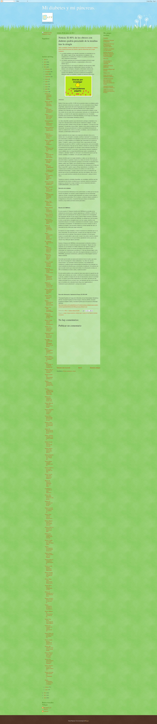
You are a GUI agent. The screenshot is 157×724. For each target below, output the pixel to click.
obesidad (95, 313)
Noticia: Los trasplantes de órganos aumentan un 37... (48, 628)
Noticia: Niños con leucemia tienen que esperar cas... (49, 635)
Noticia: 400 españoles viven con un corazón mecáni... (49, 648)
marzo (46, 91)
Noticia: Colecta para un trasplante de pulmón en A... (49, 642)
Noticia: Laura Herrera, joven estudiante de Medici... (49, 221)
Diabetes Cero (106, 73)
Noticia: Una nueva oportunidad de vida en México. (49, 621)
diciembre (47, 69)
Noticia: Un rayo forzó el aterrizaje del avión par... (48, 444)
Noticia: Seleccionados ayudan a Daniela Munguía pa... (49, 236)
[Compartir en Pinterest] (92, 311)
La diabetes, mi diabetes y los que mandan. (108, 49)
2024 (45, 59)
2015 (45, 62)
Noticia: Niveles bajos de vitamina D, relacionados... (49, 103)
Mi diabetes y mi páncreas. (68, 7)
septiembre (48, 76)
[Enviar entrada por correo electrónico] (83, 310)
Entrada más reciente (63, 368)
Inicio (80, 368)
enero (46, 689)
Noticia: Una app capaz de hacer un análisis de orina (49, 574)
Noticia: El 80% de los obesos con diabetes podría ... (49, 129)
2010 (45, 698)
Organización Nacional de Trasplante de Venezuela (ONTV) (108, 45)
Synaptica (105, 38)
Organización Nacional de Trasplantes (108, 41)
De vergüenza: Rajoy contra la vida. (49, 242)
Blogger (87, 721)
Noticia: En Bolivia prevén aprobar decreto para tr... (49, 431)
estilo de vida (86, 313)
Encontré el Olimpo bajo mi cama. (109, 70)
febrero (47, 687)
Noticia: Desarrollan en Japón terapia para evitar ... (49, 116)
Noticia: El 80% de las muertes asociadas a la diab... (49, 470)
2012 (45, 693)
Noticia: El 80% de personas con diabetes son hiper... (49, 529)
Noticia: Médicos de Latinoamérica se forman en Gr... (49, 614)
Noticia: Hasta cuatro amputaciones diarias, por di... (49, 581)
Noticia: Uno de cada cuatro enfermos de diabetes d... (48, 476)
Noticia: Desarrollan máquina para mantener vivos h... (49, 383)
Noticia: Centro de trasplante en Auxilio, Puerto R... (49, 561)
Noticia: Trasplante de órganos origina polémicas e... (49, 142)
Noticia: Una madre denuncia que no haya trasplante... (49, 661)
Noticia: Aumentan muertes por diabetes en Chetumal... (48, 249)
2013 (45, 67)
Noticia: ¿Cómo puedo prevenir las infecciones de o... (49, 424)
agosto (46, 79)
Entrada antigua (95, 368)
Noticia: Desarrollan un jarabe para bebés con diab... (49, 303)
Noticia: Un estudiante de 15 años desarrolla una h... (49, 594)
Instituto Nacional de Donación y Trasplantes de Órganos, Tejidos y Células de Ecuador (108, 54)
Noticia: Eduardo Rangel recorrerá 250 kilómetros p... (49, 189)
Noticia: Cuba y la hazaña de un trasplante (49, 371)
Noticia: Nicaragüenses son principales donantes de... (49, 548)
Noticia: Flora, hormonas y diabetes (48, 297)
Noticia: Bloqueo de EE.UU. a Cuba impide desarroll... (49, 523)
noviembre (47, 71)
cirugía (64, 313)
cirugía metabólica (71, 313)
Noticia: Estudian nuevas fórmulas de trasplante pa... (49, 209)
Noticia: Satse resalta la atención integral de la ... (49, 516)
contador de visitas (46, 34)
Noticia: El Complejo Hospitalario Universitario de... (48, 228)
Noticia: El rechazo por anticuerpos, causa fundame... (48, 96)
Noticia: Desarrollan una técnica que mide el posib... (49, 155)
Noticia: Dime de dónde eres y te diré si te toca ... (49, 215)
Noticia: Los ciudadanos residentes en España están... (49, 398)
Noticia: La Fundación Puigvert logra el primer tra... (49, 285)
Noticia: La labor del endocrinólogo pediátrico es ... (49, 376)
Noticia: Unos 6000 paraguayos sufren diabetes (49, 309)
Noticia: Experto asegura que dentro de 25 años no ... (48, 450)
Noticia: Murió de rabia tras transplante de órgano (49, 405)
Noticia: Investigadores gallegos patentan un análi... (49, 176)
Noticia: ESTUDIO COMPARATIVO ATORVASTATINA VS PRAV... (49, 168)
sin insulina (61, 315)
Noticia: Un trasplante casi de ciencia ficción (48, 503)
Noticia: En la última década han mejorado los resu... (48, 418)
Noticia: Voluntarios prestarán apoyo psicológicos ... (49, 110)
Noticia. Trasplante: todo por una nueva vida (49, 149)
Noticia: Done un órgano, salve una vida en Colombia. (49, 655)
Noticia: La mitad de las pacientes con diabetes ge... (49, 510)
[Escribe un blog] (87, 311)
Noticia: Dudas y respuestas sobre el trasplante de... (49, 358)
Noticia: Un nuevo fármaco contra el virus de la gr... (49, 600)
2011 (45, 695)
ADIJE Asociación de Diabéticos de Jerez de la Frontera (108, 91)
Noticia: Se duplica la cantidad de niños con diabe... (48, 483)
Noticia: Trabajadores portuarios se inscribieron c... (49, 607)
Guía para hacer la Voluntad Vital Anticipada (107, 62)
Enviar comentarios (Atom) (69, 371)
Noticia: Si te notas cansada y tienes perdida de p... (49, 183)
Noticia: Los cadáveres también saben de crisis (49, 316)
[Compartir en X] (89, 311)
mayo (46, 86)
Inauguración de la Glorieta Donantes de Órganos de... (49, 335)
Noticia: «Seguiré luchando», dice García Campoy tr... (49, 437)
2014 (45, 64)
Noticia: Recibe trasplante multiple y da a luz (49, 463)
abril (46, 89)
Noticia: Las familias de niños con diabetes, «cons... (48, 256)
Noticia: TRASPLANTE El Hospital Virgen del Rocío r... (49, 196)
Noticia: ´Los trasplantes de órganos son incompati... (48, 328)
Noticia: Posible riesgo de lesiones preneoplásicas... (49, 322)
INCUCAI (105, 58)
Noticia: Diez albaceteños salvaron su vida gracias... (49, 497)
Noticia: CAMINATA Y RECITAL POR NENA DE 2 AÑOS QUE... (49, 391)
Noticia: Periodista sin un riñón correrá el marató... (49, 411)
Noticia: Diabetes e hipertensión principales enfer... (49, 291)
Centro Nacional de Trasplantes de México (108, 75)
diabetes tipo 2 (79, 313)
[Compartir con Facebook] (91, 311)
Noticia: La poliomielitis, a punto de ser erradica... (49, 136)
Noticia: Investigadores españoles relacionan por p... (49, 351)
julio (46, 81)
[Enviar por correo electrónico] (86, 311)
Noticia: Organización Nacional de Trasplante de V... (48, 277)
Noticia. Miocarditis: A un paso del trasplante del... (49, 365)
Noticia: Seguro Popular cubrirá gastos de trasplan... (49, 555)
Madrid (91, 313)
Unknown (46, 711)
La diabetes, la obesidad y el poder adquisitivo (48, 490)
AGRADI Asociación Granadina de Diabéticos (109, 87)
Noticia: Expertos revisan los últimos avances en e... (49, 668)
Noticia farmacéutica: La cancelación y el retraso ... (49, 682)
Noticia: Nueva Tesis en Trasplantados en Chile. (48, 587)
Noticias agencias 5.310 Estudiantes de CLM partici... (49, 123)
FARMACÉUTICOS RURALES (108, 66)
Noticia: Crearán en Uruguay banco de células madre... (49, 542)
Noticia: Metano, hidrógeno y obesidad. (48, 161)
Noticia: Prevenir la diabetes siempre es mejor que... (49, 264)
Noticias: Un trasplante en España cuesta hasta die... (48, 536)
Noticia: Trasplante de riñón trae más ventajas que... (49, 457)
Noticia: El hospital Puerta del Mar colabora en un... (49, 270)
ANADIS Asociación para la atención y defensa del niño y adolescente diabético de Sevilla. (108, 81)
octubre (47, 74)
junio (46, 84)
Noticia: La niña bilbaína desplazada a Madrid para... (48, 568)
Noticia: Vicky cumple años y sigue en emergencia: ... (49, 203)
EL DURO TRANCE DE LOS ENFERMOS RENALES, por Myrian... (49, 343)
